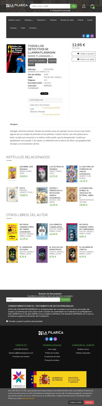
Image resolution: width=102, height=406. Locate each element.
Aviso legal (52, 349)
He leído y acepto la (25, 321)
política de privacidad (33, 321)
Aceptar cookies (76, 402)
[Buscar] (73, 6)
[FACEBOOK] (83, 36)
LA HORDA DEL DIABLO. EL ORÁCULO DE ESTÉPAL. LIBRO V (86, 193)
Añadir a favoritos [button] (87, 54)
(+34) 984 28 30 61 (21, 349)
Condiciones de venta (52, 356)
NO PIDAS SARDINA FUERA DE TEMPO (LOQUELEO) (27, 228)
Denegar (89, 402)
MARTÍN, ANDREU (37, 61)
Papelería (41, 20)
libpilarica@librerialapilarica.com (21, 353)
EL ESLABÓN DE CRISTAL (86, 248)
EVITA (22, 188)
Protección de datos (52, 360)
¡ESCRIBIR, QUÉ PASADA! (26, 168)
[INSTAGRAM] (92, 36)
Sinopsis (14, 124)
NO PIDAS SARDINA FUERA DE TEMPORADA (86, 227)
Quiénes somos (83, 349)
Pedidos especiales (83, 353)
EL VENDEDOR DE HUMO (26, 248)
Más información (28, 398)
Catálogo (28, 20)
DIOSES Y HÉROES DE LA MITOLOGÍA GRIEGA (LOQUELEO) (56, 193)
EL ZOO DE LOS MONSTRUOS (56, 248)
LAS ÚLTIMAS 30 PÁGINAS (57, 168)
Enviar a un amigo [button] (87, 59)
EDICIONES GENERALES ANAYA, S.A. (41, 70)
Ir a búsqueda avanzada (60, 10)
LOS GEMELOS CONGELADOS (56, 225)
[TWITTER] (88, 36)
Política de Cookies (52, 353)
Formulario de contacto (21, 356)
